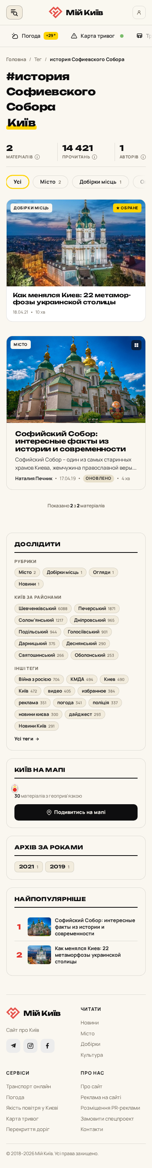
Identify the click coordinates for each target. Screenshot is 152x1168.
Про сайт (92, 1086)
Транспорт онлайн (28, 1086)
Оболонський (94, 655)
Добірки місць (101, 181)
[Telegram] (13, 1046)
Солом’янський (41, 620)
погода (69, 702)
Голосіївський (88, 631)
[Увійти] (139, 12)
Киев (114, 679)
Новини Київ (37, 726)
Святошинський (41, 655)
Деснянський (86, 643)
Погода (39, 35)
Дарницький (37, 643)
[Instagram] (30, 1046)
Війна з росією (39, 679)
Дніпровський (94, 620)
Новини (29, 583)
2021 (28, 867)
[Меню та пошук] (14, 12)
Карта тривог (98, 35)
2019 (59, 867)
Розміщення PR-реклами (110, 1107)
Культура (92, 1054)
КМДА (82, 679)
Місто (50, 181)
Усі (17, 181)
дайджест (85, 714)
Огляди (103, 572)
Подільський (38, 631)
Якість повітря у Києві (32, 1107)
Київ (28, 690)
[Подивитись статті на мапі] (14, 788)
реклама (32, 702)
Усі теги (23, 738)
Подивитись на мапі (80, 811)
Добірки (90, 1043)
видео (59, 690)
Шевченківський (43, 608)
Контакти (92, 1129)
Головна (16, 59)
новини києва (38, 714)
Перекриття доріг (27, 1129)
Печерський (96, 608)
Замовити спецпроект (107, 1118)
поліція (105, 702)
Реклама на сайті (101, 1097)
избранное (98, 690)
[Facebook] (48, 1046)
